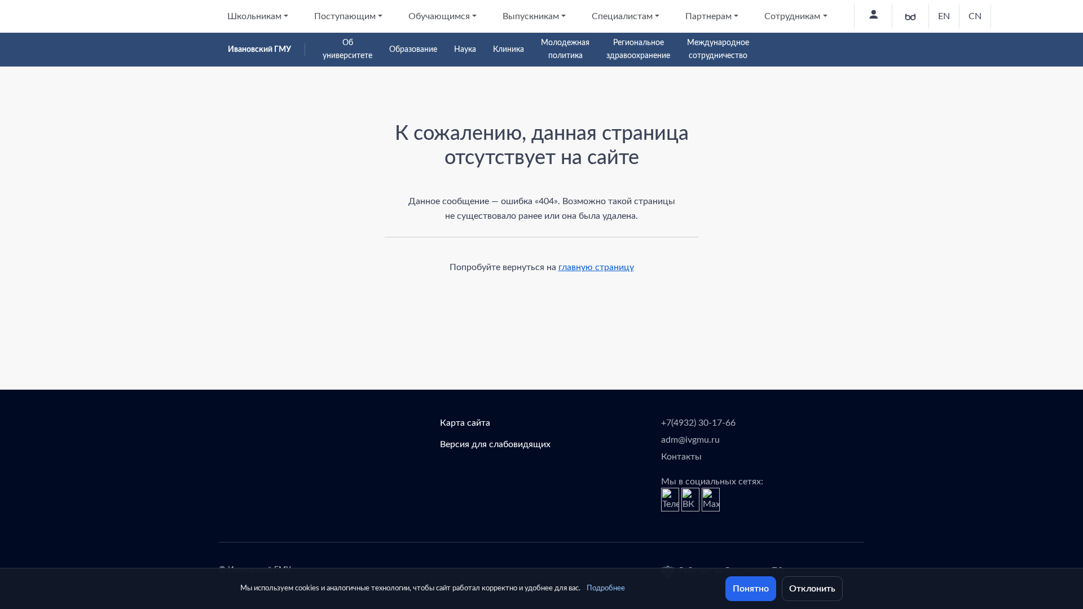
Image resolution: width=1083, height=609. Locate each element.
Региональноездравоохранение (638, 49)
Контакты (681, 456)
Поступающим (345, 16)
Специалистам (622, 16)
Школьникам (254, 16)
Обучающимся (439, 16)
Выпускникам (531, 16)
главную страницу (596, 267)
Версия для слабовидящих (495, 444)
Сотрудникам (792, 16)
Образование (413, 50)
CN (974, 16)
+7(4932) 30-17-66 (698, 422)
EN (944, 16)
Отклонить (812, 588)
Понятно (751, 588)
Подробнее (606, 588)
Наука (465, 50)
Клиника (508, 50)
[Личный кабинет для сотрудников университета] (873, 16)
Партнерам (708, 16)
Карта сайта (465, 422)
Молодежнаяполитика (565, 49)
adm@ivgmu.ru (690, 439)
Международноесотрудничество (718, 49)
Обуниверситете (347, 49)
